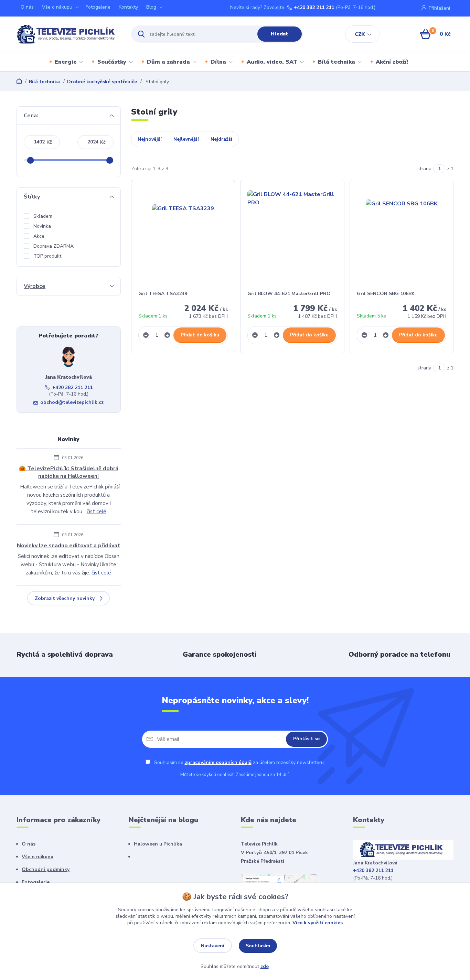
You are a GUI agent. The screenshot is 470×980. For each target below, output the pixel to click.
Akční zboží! (392, 62)
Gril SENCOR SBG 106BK (386, 293)
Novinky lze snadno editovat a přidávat (68, 545)
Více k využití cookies (317, 922)
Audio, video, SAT (272, 62)
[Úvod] (68, 34)
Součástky (111, 62)
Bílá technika (336, 62)
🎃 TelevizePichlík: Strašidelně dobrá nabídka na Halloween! (68, 472)
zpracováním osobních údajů (218, 762)
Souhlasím (258, 946)
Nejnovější (150, 139)
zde (264, 966)
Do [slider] (110, 160)
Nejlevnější (186, 139)
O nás (27, 7)
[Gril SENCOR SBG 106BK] (402, 235)
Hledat (279, 34)
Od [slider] (30, 160)
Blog (151, 7)
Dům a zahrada (168, 62)
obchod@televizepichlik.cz (72, 402)
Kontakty (128, 7)
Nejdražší (221, 139)
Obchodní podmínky (46, 869)
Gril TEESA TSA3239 (162, 293)
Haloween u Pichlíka (158, 844)
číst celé (96, 511)
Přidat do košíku (200, 335)
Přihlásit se (306, 738)
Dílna (218, 62)
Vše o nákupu (57, 7)
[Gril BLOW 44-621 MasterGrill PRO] (292, 235)
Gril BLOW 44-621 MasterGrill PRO (289, 293)
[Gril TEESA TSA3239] (183, 235)
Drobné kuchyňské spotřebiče (102, 81)
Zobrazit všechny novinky (65, 598)
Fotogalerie (98, 7)
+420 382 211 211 (314, 7)
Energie (66, 62)
